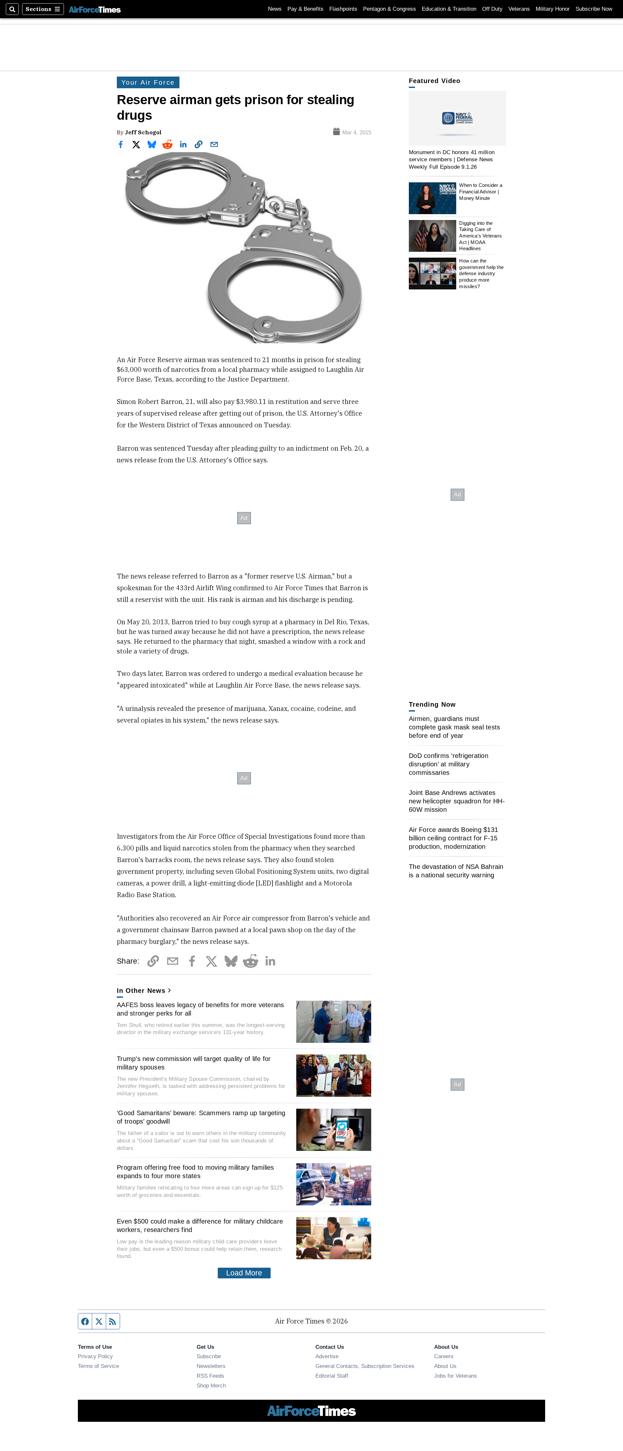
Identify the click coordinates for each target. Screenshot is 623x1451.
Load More (244, 1273)
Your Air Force (148, 82)
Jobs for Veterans (455, 1375)
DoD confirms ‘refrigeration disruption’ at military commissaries (448, 764)
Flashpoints (343, 9)
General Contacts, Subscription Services (364, 1366)
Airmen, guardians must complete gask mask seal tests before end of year (454, 727)
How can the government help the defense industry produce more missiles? (481, 273)
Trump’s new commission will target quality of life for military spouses (194, 1063)
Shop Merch (211, 1385)
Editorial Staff (331, 1375)
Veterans (519, 9)
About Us (445, 1366)
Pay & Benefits (305, 9)
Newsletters (211, 1366)
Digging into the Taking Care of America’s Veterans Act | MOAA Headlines (480, 235)
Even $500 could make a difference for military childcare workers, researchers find (200, 1225)
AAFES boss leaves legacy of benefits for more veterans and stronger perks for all (200, 1009)
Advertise (326, 1356)
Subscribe (209, 1356)
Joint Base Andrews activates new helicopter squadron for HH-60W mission (457, 801)
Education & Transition (449, 9)
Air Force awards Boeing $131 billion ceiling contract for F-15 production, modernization (453, 838)
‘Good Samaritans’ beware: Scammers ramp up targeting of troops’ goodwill (201, 1117)
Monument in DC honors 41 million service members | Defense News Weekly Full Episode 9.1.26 (452, 159)
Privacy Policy (95, 1356)
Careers (444, 1356)
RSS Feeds (210, 1375)
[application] (457, 118)
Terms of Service (98, 1366)
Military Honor (553, 9)
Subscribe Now (594, 9)
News (275, 9)
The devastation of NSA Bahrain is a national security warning (456, 871)
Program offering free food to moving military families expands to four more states (195, 1171)
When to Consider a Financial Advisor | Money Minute (480, 192)
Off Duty (492, 9)
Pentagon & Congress (389, 9)
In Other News (141, 990)
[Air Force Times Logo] (95, 9)
